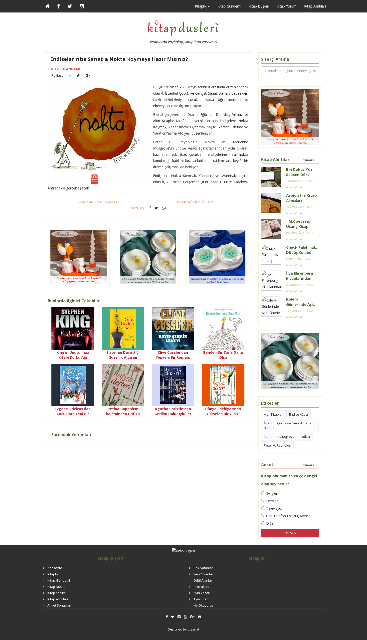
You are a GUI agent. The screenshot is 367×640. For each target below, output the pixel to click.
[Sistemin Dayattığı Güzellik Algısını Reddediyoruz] (123, 328)
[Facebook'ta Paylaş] (70, 75)
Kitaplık (52, 574)
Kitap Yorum (287, 6)
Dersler (272, 500)
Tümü (308, 160)
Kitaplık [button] (201, 6)
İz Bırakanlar (203, 586)
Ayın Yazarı (201, 593)
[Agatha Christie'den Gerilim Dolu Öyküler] (173, 384)
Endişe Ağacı (298, 414)
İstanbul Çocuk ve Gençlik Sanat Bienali (288, 425)
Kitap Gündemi (229, 6)
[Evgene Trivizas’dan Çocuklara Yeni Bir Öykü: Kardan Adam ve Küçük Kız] (72, 384)
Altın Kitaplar (273, 414)
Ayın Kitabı (201, 599)
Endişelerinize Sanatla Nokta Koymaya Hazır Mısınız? (119, 59)
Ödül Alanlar (202, 580)
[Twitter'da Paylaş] (78, 75)
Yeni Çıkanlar (203, 574)
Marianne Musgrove (279, 436)
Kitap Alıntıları (315, 6)
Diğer (270, 523)
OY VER (290, 533)
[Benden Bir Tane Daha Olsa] (223, 328)
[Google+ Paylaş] (88, 75)
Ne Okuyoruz (203, 605)
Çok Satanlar (203, 568)
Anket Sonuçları (59, 605)
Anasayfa (54, 568)
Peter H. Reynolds (277, 445)
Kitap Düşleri (259, 6)
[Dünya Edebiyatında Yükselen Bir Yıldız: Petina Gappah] (223, 384)
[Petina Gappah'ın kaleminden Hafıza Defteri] (123, 384)
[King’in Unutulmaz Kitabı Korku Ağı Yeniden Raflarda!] (72, 328)
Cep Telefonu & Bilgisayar (287, 515)
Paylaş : (57, 75)
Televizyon (274, 508)
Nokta (305, 436)
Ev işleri (272, 493)
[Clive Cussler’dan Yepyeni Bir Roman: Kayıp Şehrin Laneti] (173, 328)
